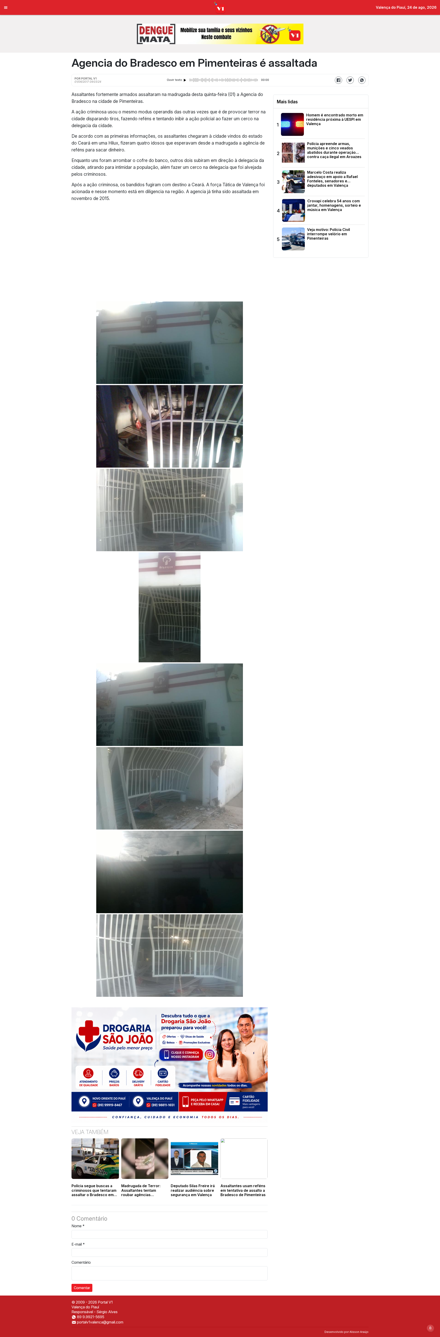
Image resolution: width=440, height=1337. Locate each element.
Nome (78, 1226)
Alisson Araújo (358, 1332)
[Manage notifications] (430, 1328)
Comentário (81, 1262)
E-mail (78, 1244)
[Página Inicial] (220, 7)
